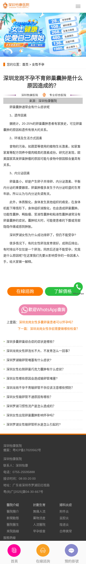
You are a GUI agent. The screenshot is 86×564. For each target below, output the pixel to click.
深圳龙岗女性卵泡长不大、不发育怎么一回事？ (38, 351)
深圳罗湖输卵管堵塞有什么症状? (28, 360)
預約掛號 (72, 561)
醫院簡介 (13, 511)
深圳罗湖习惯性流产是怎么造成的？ (31, 406)
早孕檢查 (39, 531)
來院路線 (13, 531)
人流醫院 (39, 524)
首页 (25, 64)
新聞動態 (13, 518)
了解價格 (63, 291)
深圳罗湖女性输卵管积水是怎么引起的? (33, 424)
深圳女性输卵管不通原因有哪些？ (29, 397)
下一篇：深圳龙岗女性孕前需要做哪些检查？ (48, 328)
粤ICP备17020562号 (27, 450)
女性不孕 (38, 64)
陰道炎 (64, 524)
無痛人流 (39, 511)
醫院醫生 (13, 524)
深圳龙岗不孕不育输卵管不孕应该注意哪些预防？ (40, 387)
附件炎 (64, 511)
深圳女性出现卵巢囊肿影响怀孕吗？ (31, 415)
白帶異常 (66, 531)
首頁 (14, 561)
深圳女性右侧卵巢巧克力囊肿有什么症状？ (35, 369)
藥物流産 (39, 518)
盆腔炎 (64, 518)
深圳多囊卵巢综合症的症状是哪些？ (31, 341)
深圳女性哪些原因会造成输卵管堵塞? (32, 378)
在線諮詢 (25, 291)
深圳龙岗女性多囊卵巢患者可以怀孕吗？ (47, 322)
